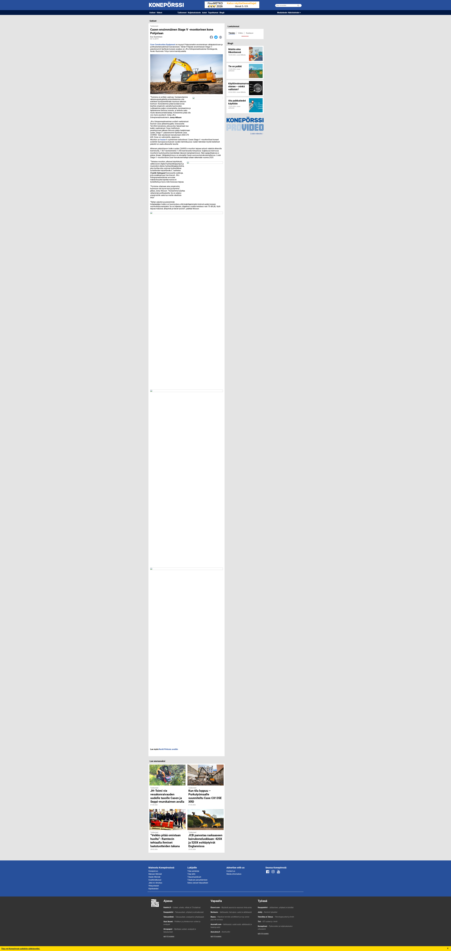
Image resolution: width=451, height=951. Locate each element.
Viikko (240, 33)
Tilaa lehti (191, 874)
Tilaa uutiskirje (193, 871)
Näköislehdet (293, 12)
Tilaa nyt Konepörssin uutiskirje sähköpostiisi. (20, 948)
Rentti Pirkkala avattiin (168, 749)
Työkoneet (182, 12)
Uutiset (152, 12)
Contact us (230, 871)
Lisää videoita (256, 134)
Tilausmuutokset (194, 877)
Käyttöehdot (153, 889)
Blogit (222, 12)
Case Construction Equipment (163, 44)
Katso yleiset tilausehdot (197, 883)
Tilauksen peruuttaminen (197, 880)
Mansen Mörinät (155, 874)
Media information (233, 874)
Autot (204, 12)
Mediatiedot (282, 12)
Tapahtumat (213, 12)
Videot (159, 12)
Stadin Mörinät (154, 877)
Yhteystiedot (153, 886)
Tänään (232, 33)
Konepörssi (153, 871)
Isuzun (163, 139)
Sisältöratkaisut (154, 880)
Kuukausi (249, 33)
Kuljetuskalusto (194, 12)
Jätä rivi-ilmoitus (155, 883)
